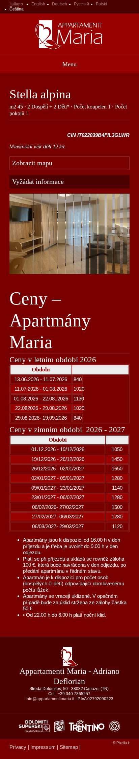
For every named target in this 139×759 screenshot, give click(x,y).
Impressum (43, 747)
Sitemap (69, 747)
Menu (69, 64)
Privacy (17, 747)
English (38, 4)
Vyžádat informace (38, 181)
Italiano (16, 4)
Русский (81, 4)
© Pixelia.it (121, 743)
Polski (101, 4)
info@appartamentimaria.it (50, 698)
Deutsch (59, 4)
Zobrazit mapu (32, 163)
